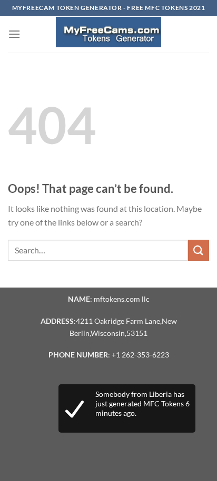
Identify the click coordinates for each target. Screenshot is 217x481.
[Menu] (14, 34)
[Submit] (198, 250)
